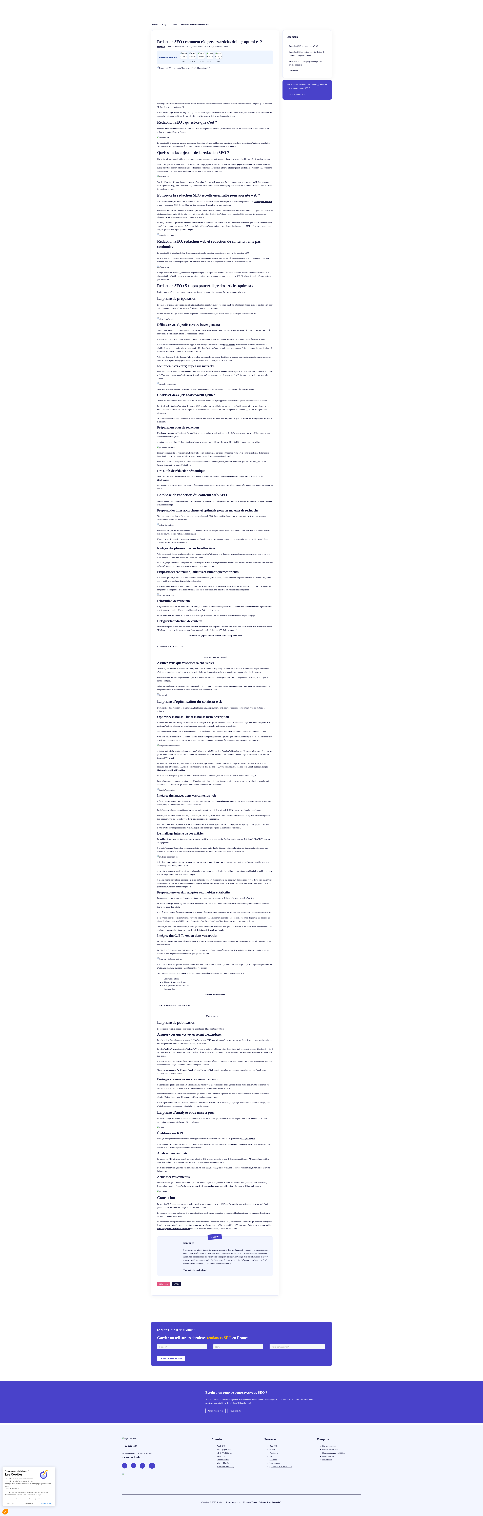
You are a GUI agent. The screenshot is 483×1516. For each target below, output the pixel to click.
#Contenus (163, 1284)
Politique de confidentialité (270, 1502)
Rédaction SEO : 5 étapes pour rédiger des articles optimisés (305, 63)
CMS (180, 921)
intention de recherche (189, 168)
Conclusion (293, 71)
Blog (164, 24)
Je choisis (29, 1503)
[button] (5, 1512)
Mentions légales (250, 1502)
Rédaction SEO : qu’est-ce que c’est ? (303, 46)
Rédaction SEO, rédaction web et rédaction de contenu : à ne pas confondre (307, 53)
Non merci (11, 1503)
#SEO (176, 1284)
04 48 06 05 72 (131, 1446)
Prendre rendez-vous (297, 95)
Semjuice (154, 24)
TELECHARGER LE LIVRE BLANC (174, 1005)
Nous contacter (235, 1411)
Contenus (173, 24)
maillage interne (166, 839)
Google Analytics (248, 1139)
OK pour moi (46, 1503)
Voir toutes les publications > (195, 1270)
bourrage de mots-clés (263, 202)
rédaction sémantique (228, 476)
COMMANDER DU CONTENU (171, 646)
